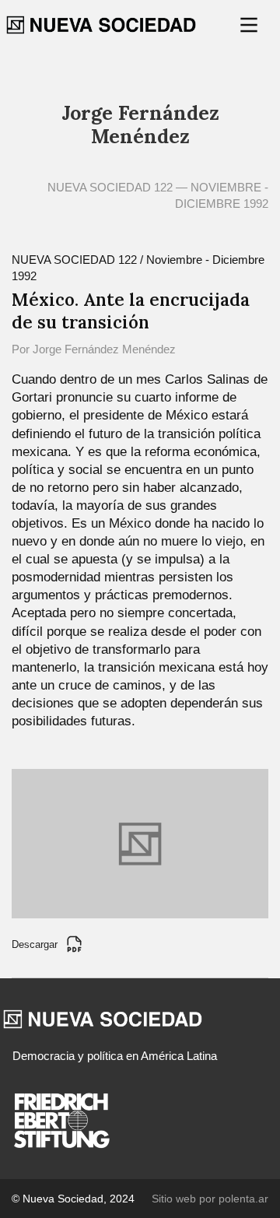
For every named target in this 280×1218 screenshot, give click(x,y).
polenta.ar (243, 1198)
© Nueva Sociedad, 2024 (73, 1198)
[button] (250, 25)
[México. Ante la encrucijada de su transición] (140, 842)
